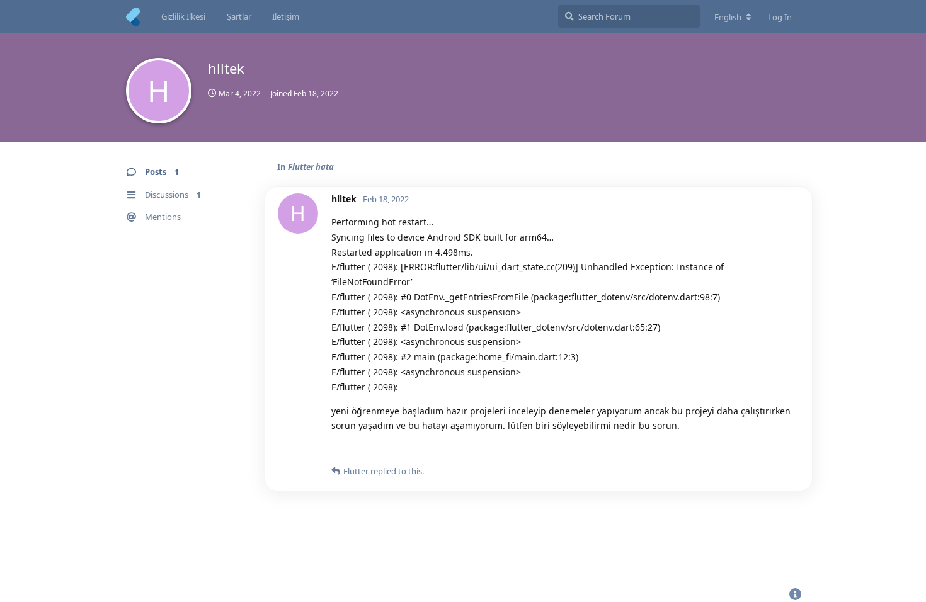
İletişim (285, 16)
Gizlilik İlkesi (183, 16)
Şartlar (239, 16)
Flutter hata (311, 167)
